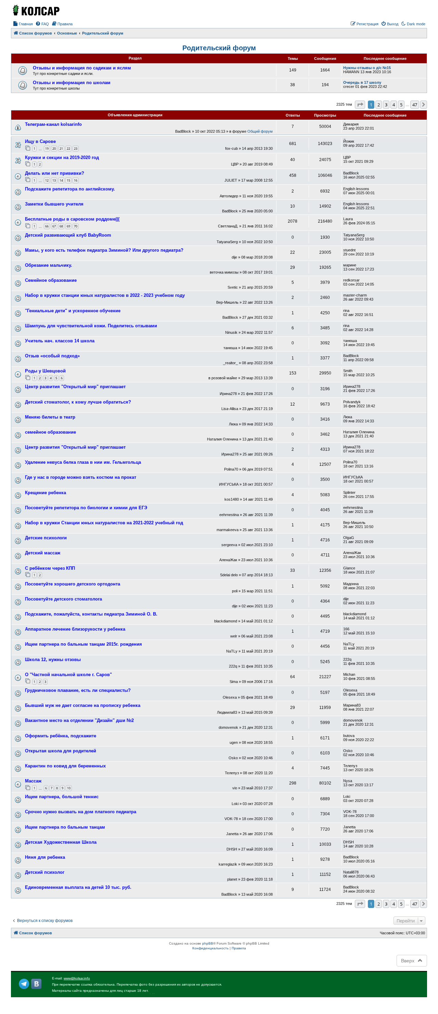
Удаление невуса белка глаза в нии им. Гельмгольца (83, 462)
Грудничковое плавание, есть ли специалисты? (78, 690)
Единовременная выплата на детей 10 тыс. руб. (78, 887)
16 (75, 180)
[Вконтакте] (36, 984)
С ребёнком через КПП (50, 568)
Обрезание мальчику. (48, 265)
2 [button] (378, 105)
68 (61, 226)
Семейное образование (51, 280)
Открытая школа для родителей (60, 750)
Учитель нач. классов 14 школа (59, 340)
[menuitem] (23, 24)
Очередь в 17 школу (362, 82)
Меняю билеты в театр (50, 417)
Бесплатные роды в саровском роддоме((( (72, 219)
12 (47, 180)
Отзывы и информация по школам (72, 82)
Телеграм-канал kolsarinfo (53, 124)
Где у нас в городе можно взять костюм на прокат (80, 477)
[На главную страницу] (35, 9)
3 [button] (386, 105)
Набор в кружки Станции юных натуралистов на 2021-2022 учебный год (104, 522)
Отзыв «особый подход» (52, 355)
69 (68, 226)
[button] (360, 105)
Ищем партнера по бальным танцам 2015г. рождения (83, 644)
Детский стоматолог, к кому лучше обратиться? (78, 402)
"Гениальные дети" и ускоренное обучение (72, 310)
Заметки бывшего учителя (54, 204)
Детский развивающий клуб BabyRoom (68, 235)
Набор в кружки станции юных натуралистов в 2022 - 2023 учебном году (105, 295)
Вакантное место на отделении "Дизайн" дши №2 (79, 720)
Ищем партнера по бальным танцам (65, 827)
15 (68, 180)
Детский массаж (42, 552)
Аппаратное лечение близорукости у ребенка (75, 629)
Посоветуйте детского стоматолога (63, 599)
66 (47, 226)
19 (47, 148)
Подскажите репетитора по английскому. (70, 189)
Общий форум (260, 131)
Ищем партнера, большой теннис (62, 796)
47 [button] (414, 105)
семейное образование (50, 432)
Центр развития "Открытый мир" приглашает (75, 386)
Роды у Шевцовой (45, 370)
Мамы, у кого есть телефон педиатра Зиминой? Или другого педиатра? (104, 250)
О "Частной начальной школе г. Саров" (68, 674)
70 (75, 226)
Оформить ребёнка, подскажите (60, 735)
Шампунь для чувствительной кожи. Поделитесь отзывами (91, 325)
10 (68, 788)
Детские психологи (46, 537)
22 (68, 148)
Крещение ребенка (45, 492)
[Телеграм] (24, 984)
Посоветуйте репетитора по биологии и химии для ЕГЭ (86, 507)
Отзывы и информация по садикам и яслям (82, 67)
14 (61, 180)
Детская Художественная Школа (60, 842)
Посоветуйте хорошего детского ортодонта (72, 584)
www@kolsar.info (77, 978)
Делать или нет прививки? (54, 173)
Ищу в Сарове (40, 141)
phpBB (207, 943)
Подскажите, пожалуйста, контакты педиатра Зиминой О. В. (91, 614)
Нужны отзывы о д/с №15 (367, 68)
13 (54, 180)
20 (54, 148)
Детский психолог (44, 872)
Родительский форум (219, 48)
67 (54, 226)
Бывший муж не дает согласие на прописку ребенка (82, 705)
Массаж (33, 780)
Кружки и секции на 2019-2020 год (62, 157)
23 (75, 148)
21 (61, 148)
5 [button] (401, 105)
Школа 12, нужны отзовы (53, 659)
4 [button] (393, 105)
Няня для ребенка (45, 857)
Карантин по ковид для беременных (65, 765)
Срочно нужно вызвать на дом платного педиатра (80, 811)
